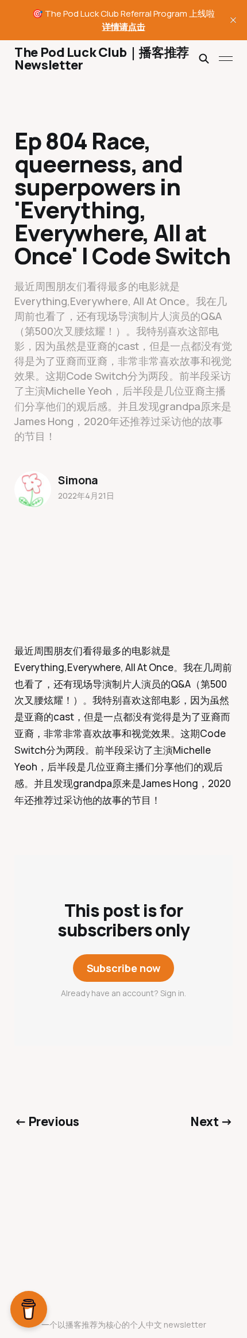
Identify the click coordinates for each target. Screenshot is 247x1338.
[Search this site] (204, 58)
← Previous (46, 1121)
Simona (78, 480)
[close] (233, 20)
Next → (211, 1121)
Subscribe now (124, 968)
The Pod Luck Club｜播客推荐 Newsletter (101, 58)
